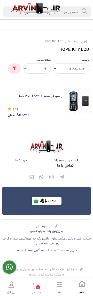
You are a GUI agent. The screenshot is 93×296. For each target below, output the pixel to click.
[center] (84, 11)
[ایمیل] (31, 177)
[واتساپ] (41, 177)
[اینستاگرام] (52, 177)
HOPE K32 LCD (54, 41)
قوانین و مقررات (65, 160)
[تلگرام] (62, 177)
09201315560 (55, 232)
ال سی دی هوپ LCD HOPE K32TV (41, 95)
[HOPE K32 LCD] (46, 146)
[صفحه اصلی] (85, 41)
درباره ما (21, 160)
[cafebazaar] (46, 201)
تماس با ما (65, 165)
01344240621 (37, 232)
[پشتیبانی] (9, 267)
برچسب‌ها (74, 41)
